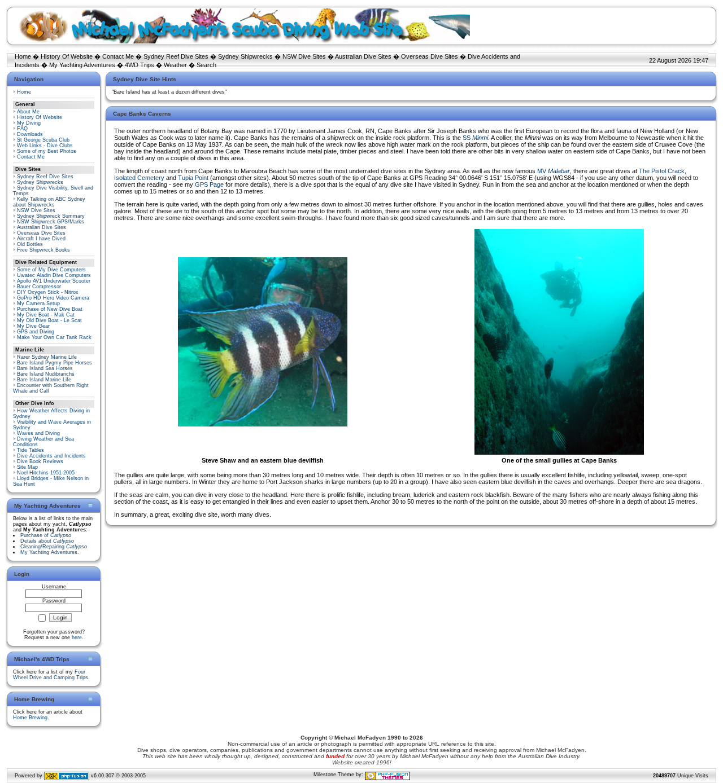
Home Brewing (30, 717)
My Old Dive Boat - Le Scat (49, 320)
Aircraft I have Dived (41, 238)
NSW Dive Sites (304, 56)
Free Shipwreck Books (43, 250)
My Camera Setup (38, 303)
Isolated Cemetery (139, 177)
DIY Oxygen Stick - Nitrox (48, 292)
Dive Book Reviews (40, 461)
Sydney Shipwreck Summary (51, 216)
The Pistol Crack (662, 171)
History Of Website (67, 56)
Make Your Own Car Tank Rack (54, 337)
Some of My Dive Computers (51, 269)
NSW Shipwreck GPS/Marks (50, 222)
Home (23, 56)
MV (553, 171)
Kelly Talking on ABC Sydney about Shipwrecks (49, 202)
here (77, 637)
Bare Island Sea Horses (45, 368)
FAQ (22, 128)
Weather (175, 64)
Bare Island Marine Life (44, 379)
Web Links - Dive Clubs (45, 145)
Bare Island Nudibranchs (46, 374)
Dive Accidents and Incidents (51, 456)
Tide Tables (30, 450)
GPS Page (209, 184)
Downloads (30, 134)
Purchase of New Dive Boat (49, 309)
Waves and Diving (38, 433)
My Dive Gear (33, 326)
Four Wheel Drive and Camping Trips (50, 674)
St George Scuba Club (43, 140)
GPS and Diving (35, 332)
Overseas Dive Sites (429, 56)
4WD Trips (139, 64)
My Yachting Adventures (82, 64)
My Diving (29, 123)
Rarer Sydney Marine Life (47, 357)
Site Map (27, 467)
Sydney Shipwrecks (245, 56)
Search (206, 64)
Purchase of (45, 535)
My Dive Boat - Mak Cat (46, 315)
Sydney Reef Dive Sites (175, 56)
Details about (47, 541)
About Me (28, 112)
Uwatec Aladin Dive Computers (54, 275)
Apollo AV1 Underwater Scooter (53, 281)
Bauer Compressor (39, 286)
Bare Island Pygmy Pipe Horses (54, 363)
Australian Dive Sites (363, 56)
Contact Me (118, 56)
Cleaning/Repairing (53, 546)
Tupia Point (193, 177)
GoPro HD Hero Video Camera (53, 298)
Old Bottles (30, 244)
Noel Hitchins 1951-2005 (46, 473)
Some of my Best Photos (46, 151)
